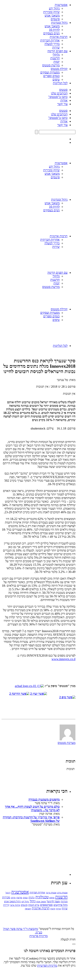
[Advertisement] (38, 851)
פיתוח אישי (15, 905)
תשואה (28, 908)
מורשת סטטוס (51, 65)
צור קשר (62, 104)
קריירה (6, 905)
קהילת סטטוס (59, 68)
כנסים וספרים (51, 76)
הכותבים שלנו (59, 93)
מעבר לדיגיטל (53, 901)
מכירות (6, 897)
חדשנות (55, 58)
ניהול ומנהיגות (59, 22)
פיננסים (55, 19)
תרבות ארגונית (59, 37)
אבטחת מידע (62, 893)
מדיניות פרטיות (38, 936)
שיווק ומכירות (51, 12)
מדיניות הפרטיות (47, 965)
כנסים (25, 898)
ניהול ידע (54, 8)
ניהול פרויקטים (61, 905)
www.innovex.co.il (63, 659)
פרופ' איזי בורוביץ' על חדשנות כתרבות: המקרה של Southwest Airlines (31, 819)
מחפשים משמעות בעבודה (44, 799)
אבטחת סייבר (51, 893)
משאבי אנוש (52, 15)
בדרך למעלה (52, 44)
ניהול (33, 901)
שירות (56, 47)
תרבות (52, 909)
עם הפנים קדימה (57, 51)
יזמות (57, 61)
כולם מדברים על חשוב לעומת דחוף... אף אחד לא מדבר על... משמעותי (32, 808)
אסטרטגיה (61, 5)
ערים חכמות (33, 905)
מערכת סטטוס (66, 742)
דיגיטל (8, 893)
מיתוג (13, 897)
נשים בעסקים (51, 33)
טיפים (56, 79)
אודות (64, 100)
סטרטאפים (46, 904)
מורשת (19, 897)
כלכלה (31, 897)
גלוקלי (56, 54)
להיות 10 (54, 29)
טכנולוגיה (42, 897)
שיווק (65, 908)
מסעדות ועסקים (50, 72)
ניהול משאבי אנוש (12, 901)
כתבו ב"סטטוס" (58, 97)
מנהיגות (64, 901)
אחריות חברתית (50, 40)
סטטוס (63, 89)
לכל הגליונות (60, 83)
